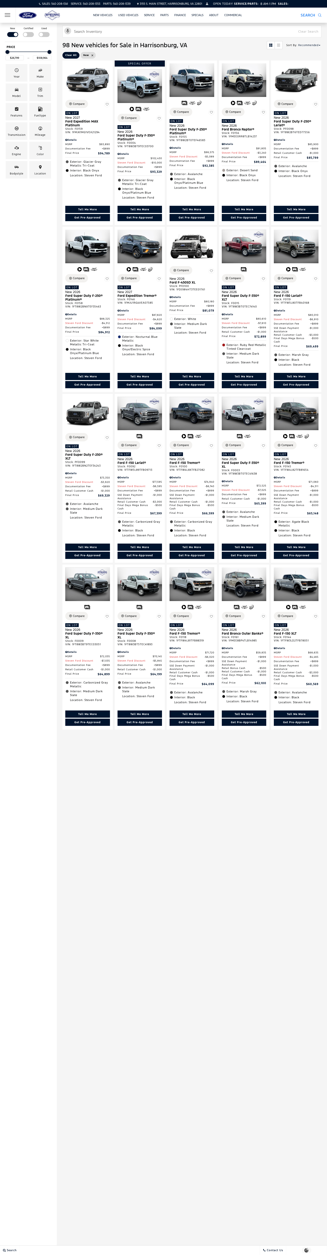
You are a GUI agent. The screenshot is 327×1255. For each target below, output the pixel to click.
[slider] (7, 52)
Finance (180, 15)
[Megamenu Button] (7, 15)
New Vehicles (102, 15)
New (12, 28)
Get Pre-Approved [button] (87, 217)
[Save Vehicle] (107, 104)
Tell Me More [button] (87, 209)
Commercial (233, 15)
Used (44, 28)
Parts (164, 15)
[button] (311, 15)
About (214, 15)
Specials (197, 15)
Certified (28, 28)
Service (149, 15)
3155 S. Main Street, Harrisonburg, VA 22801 (171, 4)
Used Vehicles (128, 15)
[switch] (12, 32)
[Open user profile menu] (207, 4)
